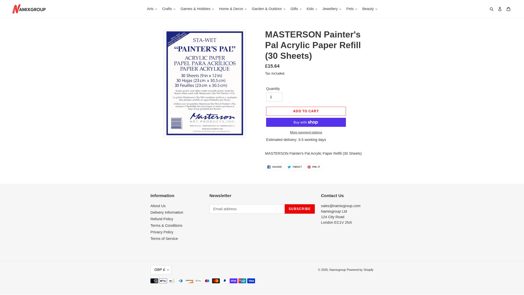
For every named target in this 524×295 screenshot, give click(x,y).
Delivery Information (166, 212)
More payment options (306, 132)
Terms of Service (164, 239)
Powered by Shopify (360, 269)
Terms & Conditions (166, 226)
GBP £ (159, 270)
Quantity (273, 89)
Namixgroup (337, 269)
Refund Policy (161, 219)
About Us (158, 206)
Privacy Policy (161, 232)
